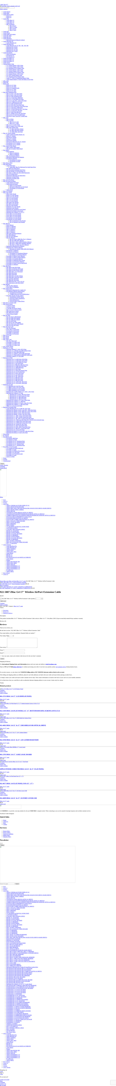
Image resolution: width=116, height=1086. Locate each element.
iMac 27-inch (12, 30)
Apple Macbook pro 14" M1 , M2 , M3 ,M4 (17, 45)
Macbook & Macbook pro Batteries (15, 157)
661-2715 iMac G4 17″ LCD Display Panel (16, 696)
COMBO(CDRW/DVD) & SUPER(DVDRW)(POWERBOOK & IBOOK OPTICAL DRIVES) (30, 515)
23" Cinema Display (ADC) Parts (14, 74)
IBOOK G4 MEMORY (12, 539)
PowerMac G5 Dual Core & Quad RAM (16, 263)
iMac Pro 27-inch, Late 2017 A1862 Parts (16, 116)
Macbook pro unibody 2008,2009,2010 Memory (21, 249)
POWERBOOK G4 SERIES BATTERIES (17, 1003)
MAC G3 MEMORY (11, 543)
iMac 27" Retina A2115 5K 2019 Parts (16, 113)
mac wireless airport (8, 346)
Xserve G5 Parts (10, 456)
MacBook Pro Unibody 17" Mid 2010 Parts (17, 404)
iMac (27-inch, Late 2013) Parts (14, 95)
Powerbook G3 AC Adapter (13, 143)
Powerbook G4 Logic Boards (13, 219)
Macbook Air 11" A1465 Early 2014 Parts (16, 359)
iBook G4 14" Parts (11, 90)
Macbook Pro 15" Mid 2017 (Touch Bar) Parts (18, 428)
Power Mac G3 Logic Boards (13, 213)
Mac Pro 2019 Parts (11, 321)
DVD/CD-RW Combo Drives (16, 301)
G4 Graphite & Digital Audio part (14, 448)
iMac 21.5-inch (13, 27)
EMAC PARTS (10, 525)
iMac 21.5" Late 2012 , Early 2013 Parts (16, 100)
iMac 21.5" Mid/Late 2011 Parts (14, 102)
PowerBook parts (7, 437)
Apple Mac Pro (7, 37)
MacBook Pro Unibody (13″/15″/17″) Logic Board (19, 984)
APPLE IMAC (10, 571)
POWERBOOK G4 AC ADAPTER (15, 1001)
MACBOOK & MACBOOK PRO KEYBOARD (19, 974)
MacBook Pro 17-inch (11, 51)
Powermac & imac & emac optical (14, 295)
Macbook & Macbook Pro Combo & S (16, 290)
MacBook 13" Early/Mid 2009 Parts (15, 352)
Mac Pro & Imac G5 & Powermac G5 (15, 171)
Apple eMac (6, 13)
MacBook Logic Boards (12, 208)
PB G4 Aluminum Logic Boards (17, 220)
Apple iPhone (6, 33)
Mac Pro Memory (10, 237)
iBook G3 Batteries (14, 153)
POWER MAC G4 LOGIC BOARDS (16, 991)
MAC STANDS (10, 1029)
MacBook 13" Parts (8, 348)
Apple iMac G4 (10, 21)
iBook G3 (8, 16)
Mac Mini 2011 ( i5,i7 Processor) (14, 271)
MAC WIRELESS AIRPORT (13, 965)
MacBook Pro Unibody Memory (14, 247)
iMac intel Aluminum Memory (13, 233)
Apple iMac (6, 18)
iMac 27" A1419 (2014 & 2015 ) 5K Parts (16, 109)
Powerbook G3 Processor (12, 331)
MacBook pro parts (8, 384)
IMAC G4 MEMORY (12, 931)
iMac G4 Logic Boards (12, 199)
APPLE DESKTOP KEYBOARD (15, 507)
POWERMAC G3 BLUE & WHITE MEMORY (18, 1008)
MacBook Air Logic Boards (13, 206)
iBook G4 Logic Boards (12, 196)
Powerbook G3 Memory (12, 250)
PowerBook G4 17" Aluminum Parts (15, 445)
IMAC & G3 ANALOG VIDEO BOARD (17, 542)
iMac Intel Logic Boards (12, 202)
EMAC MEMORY (11, 523)
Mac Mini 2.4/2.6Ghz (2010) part (14, 268)
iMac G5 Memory (10, 232)
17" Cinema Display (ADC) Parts (14, 66)
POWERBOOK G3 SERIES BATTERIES (17, 999)
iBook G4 (8, 17)
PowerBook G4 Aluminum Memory (18, 253)
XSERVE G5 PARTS (11, 1023)
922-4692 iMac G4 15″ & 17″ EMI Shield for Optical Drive (23, 725)
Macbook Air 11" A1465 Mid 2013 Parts (16, 362)
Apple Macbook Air (8, 41)
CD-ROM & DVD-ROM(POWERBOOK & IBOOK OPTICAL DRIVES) (25, 514)
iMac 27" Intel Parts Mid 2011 (13, 112)
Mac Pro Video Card (11, 340)
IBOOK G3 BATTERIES (12, 532)
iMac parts (5, 117)
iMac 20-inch (12, 26)
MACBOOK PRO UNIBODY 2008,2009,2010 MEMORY (21, 985)
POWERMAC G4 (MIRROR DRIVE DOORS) (18, 1011)
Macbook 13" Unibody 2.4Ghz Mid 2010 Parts (18, 353)
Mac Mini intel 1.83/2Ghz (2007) (14, 277)
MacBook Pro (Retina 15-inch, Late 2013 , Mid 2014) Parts (21, 410)
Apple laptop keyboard (12, 184)
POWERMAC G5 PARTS (13, 1022)
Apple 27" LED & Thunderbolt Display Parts (17, 78)
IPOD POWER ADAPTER (13, 941)
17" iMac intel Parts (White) (16, 129)
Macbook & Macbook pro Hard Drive (15, 175)
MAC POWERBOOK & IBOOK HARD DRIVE (19, 950)
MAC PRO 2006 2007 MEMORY (15, 954)
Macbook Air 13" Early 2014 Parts (15, 373)
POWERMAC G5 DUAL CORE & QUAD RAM (19, 1019)
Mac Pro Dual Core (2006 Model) (14, 324)
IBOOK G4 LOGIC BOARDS (14, 538)
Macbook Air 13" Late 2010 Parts (14, 374)
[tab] (59, 610)
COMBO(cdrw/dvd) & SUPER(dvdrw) (19, 294)
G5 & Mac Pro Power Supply (13, 308)
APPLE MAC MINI (11, 563)
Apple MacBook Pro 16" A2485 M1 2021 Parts (18, 408)
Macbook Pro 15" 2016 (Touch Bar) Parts (16, 425)
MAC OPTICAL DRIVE (12, 948)
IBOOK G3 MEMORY (12, 535)
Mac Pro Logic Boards (12, 205)
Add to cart (3, 601)
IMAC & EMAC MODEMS (13, 540)
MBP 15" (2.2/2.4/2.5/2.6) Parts (14, 405)
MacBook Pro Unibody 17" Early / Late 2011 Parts (19, 403)
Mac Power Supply (8, 304)
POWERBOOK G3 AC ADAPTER (15, 995)
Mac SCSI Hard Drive (12, 174)
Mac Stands (6, 336)
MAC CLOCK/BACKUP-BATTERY (16, 943)
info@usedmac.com (51, 664)
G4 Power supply (10, 307)
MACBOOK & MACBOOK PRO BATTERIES (18, 970)
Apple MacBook (7, 38)
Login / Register (6, 1067)
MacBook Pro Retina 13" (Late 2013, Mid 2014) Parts (19, 431)
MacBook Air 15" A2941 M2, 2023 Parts (16, 381)
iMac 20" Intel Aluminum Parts (14, 96)
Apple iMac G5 (10, 23)
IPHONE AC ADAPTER (12, 940)
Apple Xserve (6, 62)
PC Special (6, 435)
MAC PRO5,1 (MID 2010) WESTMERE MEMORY (19, 958)
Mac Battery (6, 150)
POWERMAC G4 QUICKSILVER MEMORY (18, 1016)
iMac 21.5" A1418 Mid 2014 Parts (15, 99)
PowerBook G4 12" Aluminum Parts (15, 441)
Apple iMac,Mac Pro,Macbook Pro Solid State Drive (22, 167)
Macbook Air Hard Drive (12, 177)
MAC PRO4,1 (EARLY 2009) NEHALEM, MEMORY (20, 957)
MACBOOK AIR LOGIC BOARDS (15, 977)
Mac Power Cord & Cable (9, 302)
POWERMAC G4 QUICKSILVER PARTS (17, 1018)
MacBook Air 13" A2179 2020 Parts (15, 372)
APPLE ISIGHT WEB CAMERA (15, 509)
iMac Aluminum (10, 24)
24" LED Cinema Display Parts (14, 75)
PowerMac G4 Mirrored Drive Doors (15, 260)
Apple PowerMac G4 (8, 59)
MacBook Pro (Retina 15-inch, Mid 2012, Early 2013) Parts (21, 411)
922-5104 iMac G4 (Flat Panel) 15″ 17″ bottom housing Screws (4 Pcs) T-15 (30, 711)
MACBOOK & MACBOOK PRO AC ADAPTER (19, 968)
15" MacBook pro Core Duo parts (14, 386)
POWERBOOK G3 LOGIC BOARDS (16, 996)
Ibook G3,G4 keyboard (15, 185)
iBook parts (6, 83)
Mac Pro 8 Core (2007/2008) (13, 322)
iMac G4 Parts (9, 120)
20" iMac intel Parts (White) (16, 130)
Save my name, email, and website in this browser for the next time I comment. (21, 656)
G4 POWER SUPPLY (12, 528)
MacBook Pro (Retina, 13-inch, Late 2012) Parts (18, 414)
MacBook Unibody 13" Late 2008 (15, 356)
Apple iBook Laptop (8, 14)
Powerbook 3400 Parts (12, 438)
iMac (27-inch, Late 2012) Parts (14, 93)
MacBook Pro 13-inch (11, 47)
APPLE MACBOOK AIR (13, 561)
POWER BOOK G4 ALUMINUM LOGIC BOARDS (20, 987)
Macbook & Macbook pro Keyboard (18, 187)
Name (2, 650)
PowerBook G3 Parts (11, 439)
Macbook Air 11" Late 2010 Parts (14, 363)
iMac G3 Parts (9, 119)
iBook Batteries (10, 151)
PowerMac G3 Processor (12, 332)
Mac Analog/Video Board (9, 146)
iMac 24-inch (12, 28)
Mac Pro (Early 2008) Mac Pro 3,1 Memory (20, 239)
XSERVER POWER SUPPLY (14, 1025)
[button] (3, 702)
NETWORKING (10, 1030)
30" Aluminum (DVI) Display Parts (15, 76)
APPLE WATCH (10, 564)
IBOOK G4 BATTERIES (12, 536)
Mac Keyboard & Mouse (9, 181)
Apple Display (6, 11)
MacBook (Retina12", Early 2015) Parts (16, 349)
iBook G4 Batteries (14, 154)
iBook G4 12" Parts (11, 89)
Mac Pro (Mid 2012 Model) (13, 319)
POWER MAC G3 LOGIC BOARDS (16, 989)
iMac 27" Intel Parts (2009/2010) (14, 107)
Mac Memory (6, 223)
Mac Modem (6, 284)
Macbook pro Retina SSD (12, 178)
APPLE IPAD (9, 550)
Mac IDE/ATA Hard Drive (13, 168)
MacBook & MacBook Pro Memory (15, 246)
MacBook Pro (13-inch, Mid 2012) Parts (19, 394)
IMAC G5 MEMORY (12, 933)
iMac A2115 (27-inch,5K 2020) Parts (15, 115)
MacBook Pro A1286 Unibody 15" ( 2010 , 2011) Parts (20, 391)
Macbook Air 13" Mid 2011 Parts (14, 377)
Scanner (5, 459)
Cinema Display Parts (8, 64)
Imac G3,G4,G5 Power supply (14, 309)
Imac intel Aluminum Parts (9, 92)
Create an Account (4, 1079)
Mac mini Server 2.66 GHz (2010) (15, 283)
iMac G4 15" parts (14, 122)
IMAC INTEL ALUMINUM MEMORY (16, 934)
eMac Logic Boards (11, 194)
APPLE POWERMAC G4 (13, 567)
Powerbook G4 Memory (12, 252)
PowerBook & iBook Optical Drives (15, 291)
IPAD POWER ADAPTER (13, 938)
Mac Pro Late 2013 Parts (12, 325)
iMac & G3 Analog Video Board (14, 148)
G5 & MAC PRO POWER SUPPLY (15, 529)
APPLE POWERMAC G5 (13, 568)
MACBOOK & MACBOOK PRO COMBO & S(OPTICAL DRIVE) (24, 971)
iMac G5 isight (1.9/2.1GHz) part (14, 126)
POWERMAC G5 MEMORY (14, 1020)
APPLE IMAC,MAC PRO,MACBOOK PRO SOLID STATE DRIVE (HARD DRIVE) (28, 508)
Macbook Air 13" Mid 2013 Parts (14, 380)
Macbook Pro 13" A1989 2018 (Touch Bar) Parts (18, 421)
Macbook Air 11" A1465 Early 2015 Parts (16, 360)
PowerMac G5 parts (11, 455)
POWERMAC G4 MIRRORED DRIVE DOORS (19, 1015)
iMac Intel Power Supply (12, 311)
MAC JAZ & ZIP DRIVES (13, 946)
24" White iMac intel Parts (16, 131)
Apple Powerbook (7, 52)
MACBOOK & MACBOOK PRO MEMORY (18, 975)
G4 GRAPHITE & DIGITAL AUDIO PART (17, 526)
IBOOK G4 (9, 556)
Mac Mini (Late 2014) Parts (13, 267)
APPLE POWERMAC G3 (13, 566)
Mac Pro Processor (11, 328)
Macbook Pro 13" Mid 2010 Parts (17, 398)
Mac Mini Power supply (12, 312)
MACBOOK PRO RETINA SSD (14, 982)
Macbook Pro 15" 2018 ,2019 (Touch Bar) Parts (18, 427)
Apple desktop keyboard (12, 182)
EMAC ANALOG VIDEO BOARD (15, 521)
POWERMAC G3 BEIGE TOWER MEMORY (18, 1006)
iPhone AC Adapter (11, 139)
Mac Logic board (7, 192)
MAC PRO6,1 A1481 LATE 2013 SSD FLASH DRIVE (20, 961)
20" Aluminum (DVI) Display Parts (15, 68)
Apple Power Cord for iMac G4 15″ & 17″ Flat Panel (22, 769)
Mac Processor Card (8, 326)
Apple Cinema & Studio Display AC (15, 134)
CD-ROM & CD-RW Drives (16, 297)
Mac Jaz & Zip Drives (8, 179)
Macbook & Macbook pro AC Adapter (16, 141)
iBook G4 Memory (11, 227)
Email (2, 653)
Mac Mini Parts (7, 266)
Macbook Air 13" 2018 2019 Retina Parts (16, 370)
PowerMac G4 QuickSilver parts (14, 453)
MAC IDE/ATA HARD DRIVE (14, 944)
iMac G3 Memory (10, 229)
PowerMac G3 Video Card (13, 342)
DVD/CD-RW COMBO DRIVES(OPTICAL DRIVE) (20, 519)
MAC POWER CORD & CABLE (15, 1027)
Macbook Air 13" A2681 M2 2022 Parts (16, 366)
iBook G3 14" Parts (11, 86)
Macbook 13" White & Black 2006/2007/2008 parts (19, 355)
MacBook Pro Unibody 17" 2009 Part (15, 401)
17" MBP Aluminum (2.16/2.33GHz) (15, 389)
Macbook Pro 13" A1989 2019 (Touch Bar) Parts (18, 422)
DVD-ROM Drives (14, 300)
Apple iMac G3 (10, 20)
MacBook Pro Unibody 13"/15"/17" (15, 212)
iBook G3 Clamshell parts (12, 88)
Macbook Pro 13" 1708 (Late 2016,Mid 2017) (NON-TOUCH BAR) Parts (25, 420)
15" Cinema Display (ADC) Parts (14, 65)
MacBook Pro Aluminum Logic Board (16, 209)
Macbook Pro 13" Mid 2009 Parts (17, 397)
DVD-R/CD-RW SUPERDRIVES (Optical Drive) (19, 516)
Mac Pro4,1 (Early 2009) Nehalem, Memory (20, 242)
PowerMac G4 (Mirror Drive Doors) (15, 451)
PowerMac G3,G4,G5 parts (10, 446)
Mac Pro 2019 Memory (12, 236)
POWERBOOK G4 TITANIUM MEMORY (17, 1005)
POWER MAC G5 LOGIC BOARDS (16, 992)
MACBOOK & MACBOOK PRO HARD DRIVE (19, 972)
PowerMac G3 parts (11, 449)
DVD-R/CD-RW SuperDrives (17, 298)
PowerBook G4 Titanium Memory (18, 254)
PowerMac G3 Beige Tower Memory (15, 256)
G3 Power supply (10, 305)
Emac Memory (10, 225)
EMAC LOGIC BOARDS (13, 522)
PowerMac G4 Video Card (13, 343)
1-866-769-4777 (4, 4)
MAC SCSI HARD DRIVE (13, 964)
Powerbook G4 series (14, 161)
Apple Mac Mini (7, 35)
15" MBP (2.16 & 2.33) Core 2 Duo (15, 387)
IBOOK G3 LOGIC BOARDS (14, 533)
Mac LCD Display (7, 191)
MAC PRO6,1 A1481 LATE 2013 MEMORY (18, 960)
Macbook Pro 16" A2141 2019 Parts (15, 429)
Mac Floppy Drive (7, 163)
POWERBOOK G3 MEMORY (14, 998)
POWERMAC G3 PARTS (13, 1009)
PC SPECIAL (9, 570)
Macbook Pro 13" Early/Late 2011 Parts (19, 396)
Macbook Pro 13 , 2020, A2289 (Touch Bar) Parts (18, 417)
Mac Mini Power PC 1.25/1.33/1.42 (15, 281)
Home (1, 581)
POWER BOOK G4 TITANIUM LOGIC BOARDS (19, 988)
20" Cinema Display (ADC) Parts (14, 69)
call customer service (61, 667)
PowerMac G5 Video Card (13, 345)
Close (1, 1071)
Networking (6, 434)
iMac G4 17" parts (14, 123)
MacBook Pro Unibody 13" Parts (14, 393)
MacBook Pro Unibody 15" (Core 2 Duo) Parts (18, 400)
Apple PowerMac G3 (8, 58)
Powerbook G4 (10, 55)
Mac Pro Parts (6, 315)
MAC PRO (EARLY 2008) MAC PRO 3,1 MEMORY (20, 951)
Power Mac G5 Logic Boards (13, 216)
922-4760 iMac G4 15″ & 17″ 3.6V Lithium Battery (19, 740)
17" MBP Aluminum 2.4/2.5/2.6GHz (15, 390)
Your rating (3, 635)
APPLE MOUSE (10, 511)
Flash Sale (5, 82)
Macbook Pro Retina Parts (9, 407)
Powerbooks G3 (10, 57)
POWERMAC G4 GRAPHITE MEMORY (17, 1013)
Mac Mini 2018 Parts (11, 274)
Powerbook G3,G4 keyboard (16, 188)
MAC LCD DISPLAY (12, 1026)
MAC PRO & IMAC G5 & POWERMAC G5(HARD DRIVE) (22, 953)
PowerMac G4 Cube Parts (12, 452)
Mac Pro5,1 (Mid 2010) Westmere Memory (20, 243)
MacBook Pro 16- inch (12, 50)
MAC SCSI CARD (11, 963)
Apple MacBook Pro (8, 44)
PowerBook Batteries (11, 158)
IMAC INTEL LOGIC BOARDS (14, 936)
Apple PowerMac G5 (8, 61)
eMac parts (6, 81)
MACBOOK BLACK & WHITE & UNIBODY (18, 557)
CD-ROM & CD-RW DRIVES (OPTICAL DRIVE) (19, 512)
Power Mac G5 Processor (12, 329)
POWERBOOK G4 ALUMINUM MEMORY (18, 1002)
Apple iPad (6, 31)
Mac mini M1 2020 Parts (12, 278)
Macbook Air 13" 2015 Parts (13, 369)
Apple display (9, 558)
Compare (5, 1066)
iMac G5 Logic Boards (12, 201)
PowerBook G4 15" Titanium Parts (15, 444)
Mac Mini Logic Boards (12, 203)
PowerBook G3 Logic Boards (13, 218)
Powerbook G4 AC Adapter (13, 144)
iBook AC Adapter (11, 136)
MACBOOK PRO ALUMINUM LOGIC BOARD (19, 979)
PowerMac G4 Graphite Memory (14, 259)
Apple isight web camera (9, 34)
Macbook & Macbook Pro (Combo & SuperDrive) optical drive (22, 967)
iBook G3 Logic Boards (12, 195)
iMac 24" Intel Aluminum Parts (14, 103)
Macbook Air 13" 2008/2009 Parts (15, 367)
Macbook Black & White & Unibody (15, 40)
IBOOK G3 (9, 554)
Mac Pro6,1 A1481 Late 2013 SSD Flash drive (18, 172)
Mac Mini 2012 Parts (11, 273)
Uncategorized (6, 461)
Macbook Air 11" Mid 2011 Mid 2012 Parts (17, 365)
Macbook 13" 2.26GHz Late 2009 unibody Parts (18, 350)
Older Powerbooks (11, 54)
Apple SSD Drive (10, 165)
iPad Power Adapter (11, 137)
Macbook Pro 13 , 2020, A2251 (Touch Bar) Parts (18, 415)
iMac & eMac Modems (12, 285)
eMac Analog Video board (12, 147)
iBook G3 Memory (11, 226)
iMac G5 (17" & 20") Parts (13, 124)
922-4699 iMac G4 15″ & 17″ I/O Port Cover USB (18, 798)
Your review (3, 647)
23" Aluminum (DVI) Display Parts (15, 72)
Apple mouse (9, 189)
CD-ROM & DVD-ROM (15, 292)
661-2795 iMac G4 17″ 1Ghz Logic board (16, 754)
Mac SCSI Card (7, 335)
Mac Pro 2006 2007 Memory (16, 240)
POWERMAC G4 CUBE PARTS (15, 1012)
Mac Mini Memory (11, 235)
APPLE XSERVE (11, 549)
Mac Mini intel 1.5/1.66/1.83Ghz (14, 276)
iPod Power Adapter (11, 140)
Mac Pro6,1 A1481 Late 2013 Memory (19, 244)
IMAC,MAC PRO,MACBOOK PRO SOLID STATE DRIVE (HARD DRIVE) (26, 937)
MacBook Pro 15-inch (11, 48)
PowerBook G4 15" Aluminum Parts (15, 442)
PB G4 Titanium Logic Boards (17, 222)
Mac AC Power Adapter (9, 133)
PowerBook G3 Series (15, 160)
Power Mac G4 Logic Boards (13, 215)
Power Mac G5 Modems (12, 287)
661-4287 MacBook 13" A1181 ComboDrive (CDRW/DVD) (15, 588)
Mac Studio (6, 338)
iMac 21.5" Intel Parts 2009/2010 (14, 98)
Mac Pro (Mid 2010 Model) (13, 318)
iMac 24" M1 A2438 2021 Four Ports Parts (17, 106)
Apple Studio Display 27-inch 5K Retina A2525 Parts (19, 79)
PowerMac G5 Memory (12, 264)
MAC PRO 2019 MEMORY (13, 955)
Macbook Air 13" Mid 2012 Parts (14, 379)
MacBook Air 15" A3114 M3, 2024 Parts (16, 383)
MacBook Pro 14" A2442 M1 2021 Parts (16, 424)
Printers (8, 560)
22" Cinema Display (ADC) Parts (14, 71)
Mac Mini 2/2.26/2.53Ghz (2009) (14, 270)
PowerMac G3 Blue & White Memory (15, 257)
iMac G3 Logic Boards (12, 198)
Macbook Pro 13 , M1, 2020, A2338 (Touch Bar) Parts (20, 418)
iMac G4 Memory (10, 230)
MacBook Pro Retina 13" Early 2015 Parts (17, 432)
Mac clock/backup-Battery (12, 155)
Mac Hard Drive (7, 164)
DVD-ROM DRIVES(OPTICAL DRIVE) (17, 518)
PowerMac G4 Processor (12, 333)
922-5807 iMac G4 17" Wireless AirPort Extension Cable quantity (18, 598)
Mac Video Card (7, 339)
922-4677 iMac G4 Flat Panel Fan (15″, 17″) (16, 783)
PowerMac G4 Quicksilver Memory (15, 261)
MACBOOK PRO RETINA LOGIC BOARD (18, 981)
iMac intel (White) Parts (12, 127)
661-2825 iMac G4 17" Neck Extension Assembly (12, 584)
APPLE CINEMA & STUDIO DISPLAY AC (18, 505)
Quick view (3, 691)
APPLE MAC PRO (11, 551)
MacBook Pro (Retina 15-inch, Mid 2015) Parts (18, 413)
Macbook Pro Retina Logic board (14, 211)
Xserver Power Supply (12, 314)
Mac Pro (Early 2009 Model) (13, 316)
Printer (4, 458)
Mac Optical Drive (7, 288)
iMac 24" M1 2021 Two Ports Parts (15, 105)
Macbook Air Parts (8, 357)
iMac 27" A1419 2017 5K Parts (14, 110)
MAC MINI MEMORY (12, 947)
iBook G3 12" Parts (11, 85)
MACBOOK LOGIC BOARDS (14, 978)
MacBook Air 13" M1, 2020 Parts (14, 376)
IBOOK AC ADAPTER (12, 531)
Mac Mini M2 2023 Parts (12, 280)
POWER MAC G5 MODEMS (14, 994)
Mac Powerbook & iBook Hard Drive (15, 170)
